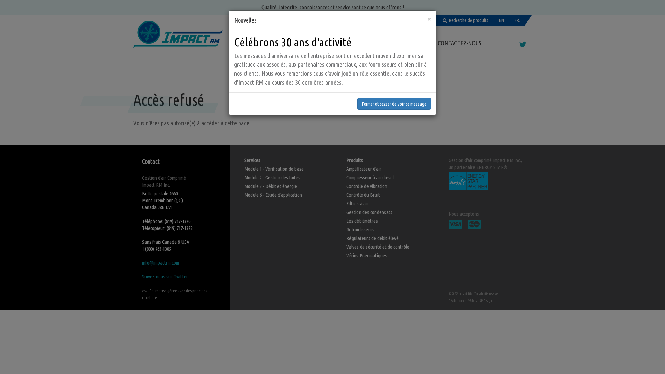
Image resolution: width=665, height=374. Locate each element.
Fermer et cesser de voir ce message (394, 104)
